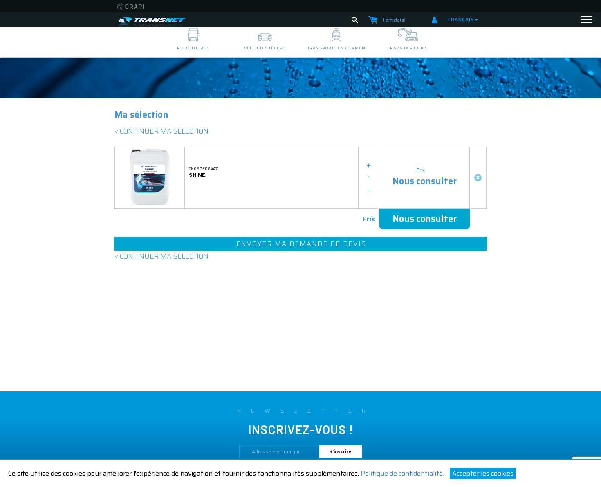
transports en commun (336, 48)
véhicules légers (265, 48)
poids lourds (193, 48)
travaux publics (408, 48)
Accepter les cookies (483, 473)
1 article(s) (394, 20)
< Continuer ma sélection (161, 131)
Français (461, 19)
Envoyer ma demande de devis (301, 244)
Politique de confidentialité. (402, 473)
